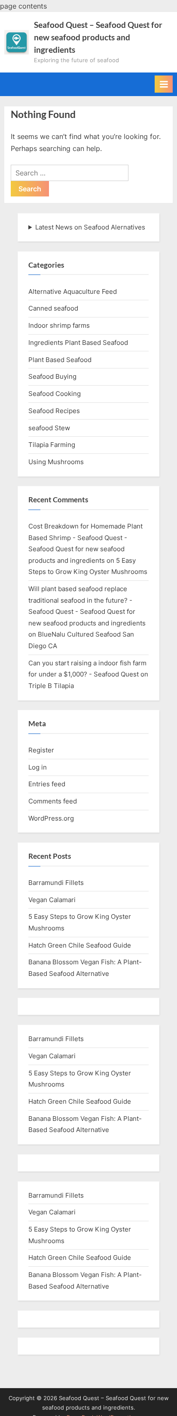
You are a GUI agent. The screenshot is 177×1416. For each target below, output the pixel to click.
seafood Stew (49, 428)
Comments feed (52, 801)
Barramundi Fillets (56, 883)
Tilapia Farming (51, 445)
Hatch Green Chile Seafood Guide (79, 945)
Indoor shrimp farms (59, 325)
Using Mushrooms (56, 462)
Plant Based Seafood (60, 360)
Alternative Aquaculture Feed (72, 291)
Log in (37, 767)
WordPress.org (51, 818)
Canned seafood (53, 308)
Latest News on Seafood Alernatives (90, 227)
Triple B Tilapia (51, 686)
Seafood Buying (52, 376)
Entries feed (46, 784)
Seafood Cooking (54, 393)
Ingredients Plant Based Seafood (78, 342)
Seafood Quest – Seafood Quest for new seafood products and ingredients (98, 37)
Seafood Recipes (54, 411)
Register (41, 750)
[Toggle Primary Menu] (164, 84)
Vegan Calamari (52, 900)
